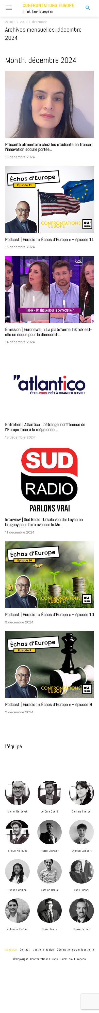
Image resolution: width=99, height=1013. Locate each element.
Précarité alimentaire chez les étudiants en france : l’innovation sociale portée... (49, 146)
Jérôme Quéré (49, 811)
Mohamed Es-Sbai (17, 929)
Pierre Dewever (49, 850)
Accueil (10, 22)
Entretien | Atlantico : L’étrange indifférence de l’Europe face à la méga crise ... (45, 426)
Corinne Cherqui (81, 811)
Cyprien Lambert (82, 850)
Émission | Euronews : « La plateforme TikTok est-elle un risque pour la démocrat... (48, 331)
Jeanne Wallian (17, 890)
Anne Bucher (81, 890)
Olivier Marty (49, 929)
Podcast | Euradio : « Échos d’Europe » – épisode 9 (48, 704)
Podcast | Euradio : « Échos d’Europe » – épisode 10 (49, 614)
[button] (85, 8)
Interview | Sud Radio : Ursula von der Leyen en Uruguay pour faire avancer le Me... (44, 521)
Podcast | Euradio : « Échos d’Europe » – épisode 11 (49, 239)
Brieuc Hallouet (17, 850)
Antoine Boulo (49, 890)
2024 (23, 22)
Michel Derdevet (17, 811)
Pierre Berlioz (81, 929)
